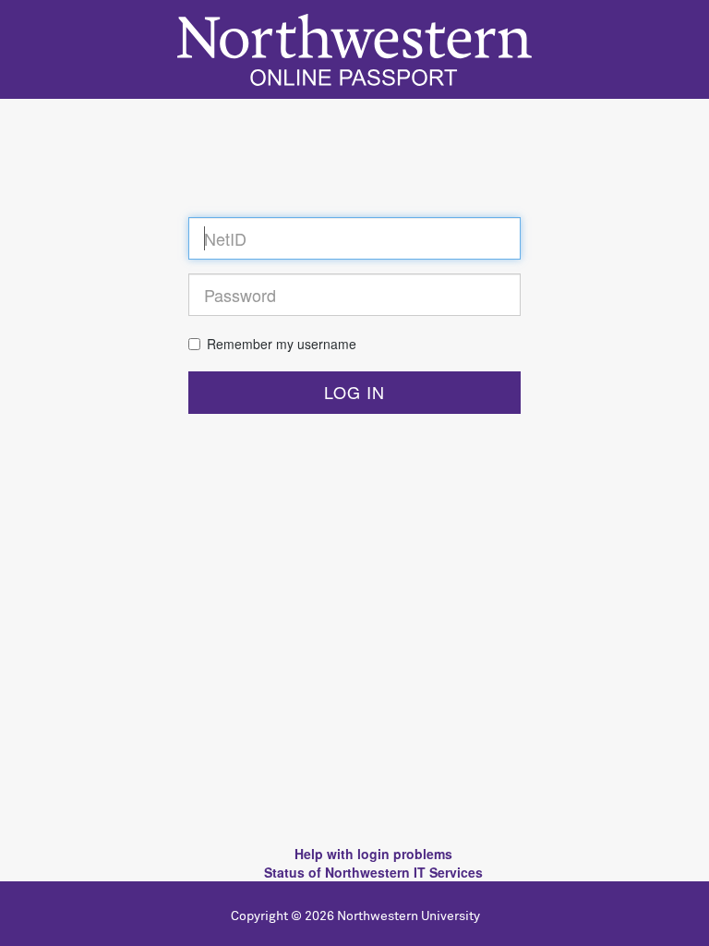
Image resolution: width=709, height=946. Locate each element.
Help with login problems (373, 853)
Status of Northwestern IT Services (373, 872)
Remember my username (281, 343)
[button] (354, 392)
